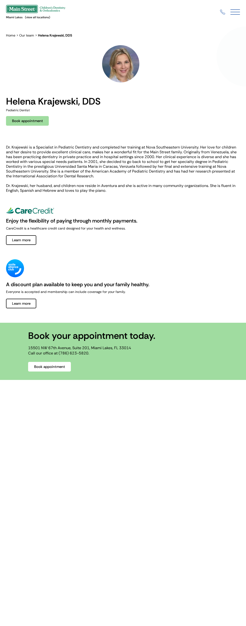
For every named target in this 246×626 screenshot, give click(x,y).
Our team (26, 35)
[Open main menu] (235, 12)
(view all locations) (37, 17)
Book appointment (27, 120)
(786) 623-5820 (73, 353)
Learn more (21, 240)
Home (10, 35)
